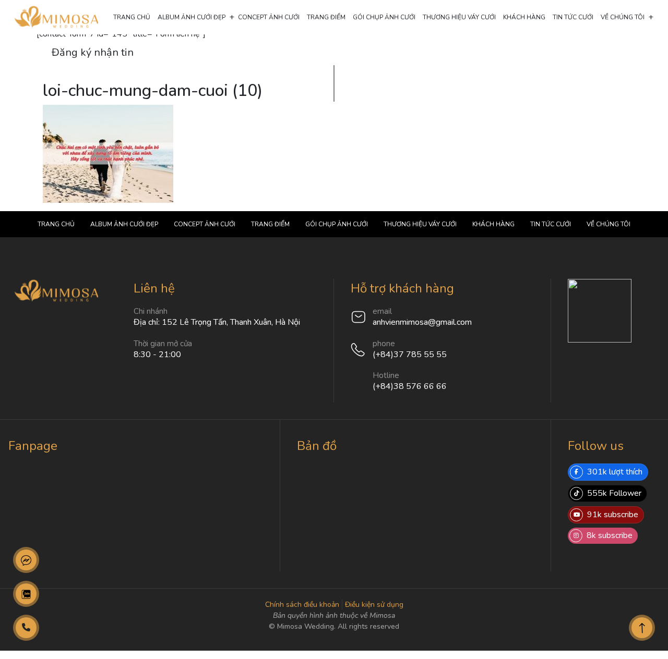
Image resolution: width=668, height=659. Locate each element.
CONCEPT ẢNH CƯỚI (269, 17)
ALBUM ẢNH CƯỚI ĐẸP (191, 17)
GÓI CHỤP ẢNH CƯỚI (384, 17)
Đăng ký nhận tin (93, 52)
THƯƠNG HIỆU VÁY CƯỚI (459, 17)
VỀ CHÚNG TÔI (623, 17)
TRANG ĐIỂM (326, 17)
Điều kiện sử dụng (374, 604)
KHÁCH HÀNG (524, 17)
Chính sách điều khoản (302, 604)
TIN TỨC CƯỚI (573, 17)
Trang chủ (131, 17)
